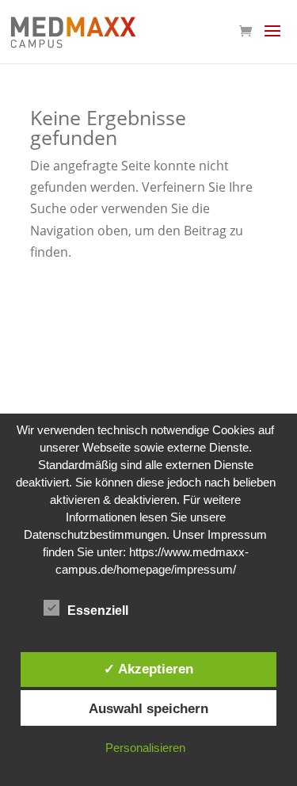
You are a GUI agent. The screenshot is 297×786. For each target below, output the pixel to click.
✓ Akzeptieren (148, 669)
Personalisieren (145, 747)
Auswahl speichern (148, 708)
